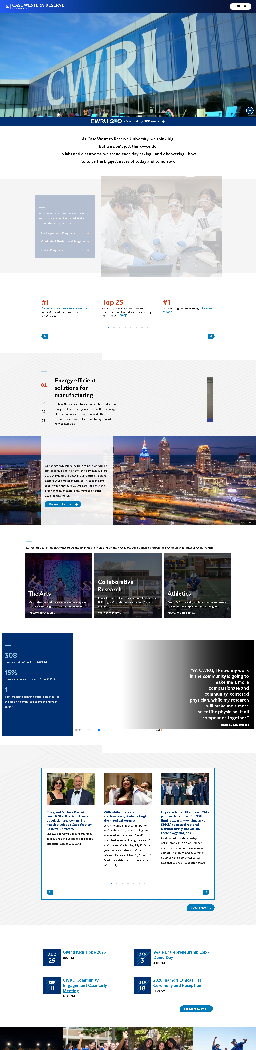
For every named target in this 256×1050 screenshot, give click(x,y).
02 (43, 394)
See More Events (195, 1009)
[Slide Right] (211, 336)
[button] (108, 327)
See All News (199, 907)
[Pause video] (250, 110)
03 (43, 403)
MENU (238, 6)
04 (43, 412)
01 (44, 385)
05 (43, 421)
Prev (90, 732)
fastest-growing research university (64, 308)
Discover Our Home (61, 504)
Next (158, 732)
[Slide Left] (44, 336)
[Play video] (169, 399)
